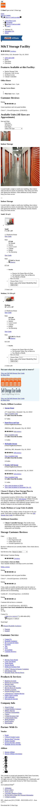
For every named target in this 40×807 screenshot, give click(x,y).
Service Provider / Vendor (12, 742)
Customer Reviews (10, 651)
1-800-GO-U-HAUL (12, 616)
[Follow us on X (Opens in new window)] (6, 770)
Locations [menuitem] (9, 22)
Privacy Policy (9, 790)
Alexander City (9, 31)
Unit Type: (8, 127)
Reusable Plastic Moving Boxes (14, 672)
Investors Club (12, 716)
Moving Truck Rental (11, 660)
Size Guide (8, 236)
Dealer (7, 735)
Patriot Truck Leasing (11, 695)
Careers (7, 714)
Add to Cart (14, 285)
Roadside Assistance (11, 641)
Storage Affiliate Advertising (13, 754)
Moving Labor (9, 684)
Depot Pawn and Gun (12, 422)
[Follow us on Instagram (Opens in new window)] (6, 761)
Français (7, 629)
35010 (7, 33)
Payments (8, 644)
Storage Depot (9, 408)
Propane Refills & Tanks (12, 691)
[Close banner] (2, 2)
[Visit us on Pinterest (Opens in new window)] (6, 764)
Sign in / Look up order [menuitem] (13, 24)
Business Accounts (10, 681)
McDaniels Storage (11, 444)
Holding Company (13, 709)
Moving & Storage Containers (17, 669)
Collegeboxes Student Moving (14, 693)
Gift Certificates (9, 697)
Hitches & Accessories (11, 682)
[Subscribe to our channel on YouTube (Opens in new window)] (6, 772)
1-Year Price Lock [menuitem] (10, 21)
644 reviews (17, 431)
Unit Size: (8, 123)
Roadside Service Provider (13, 744)
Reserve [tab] (12, 262)
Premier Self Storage (11, 465)
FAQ (6, 648)
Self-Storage (22, 499)
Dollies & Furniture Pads (12, 667)
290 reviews (17, 453)
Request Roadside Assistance (12, 626)
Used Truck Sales (10, 686)
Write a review (5, 567)
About (9, 707)
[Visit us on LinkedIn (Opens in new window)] (6, 767)
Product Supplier (10, 741)
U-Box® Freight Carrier (12, 737)
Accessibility (9, 650)
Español (7, 631)
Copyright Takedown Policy (13, 793)
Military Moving (10, 711)
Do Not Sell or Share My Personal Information (19, 795)
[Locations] (20, 17)
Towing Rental (9, 665)
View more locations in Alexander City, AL (18, 487)
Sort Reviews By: (6, 552)
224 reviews (17, 474)
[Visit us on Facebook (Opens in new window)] (6, 758)
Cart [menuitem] (8, 26)
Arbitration (8, 788)
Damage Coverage (10, 689)
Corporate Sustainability (12, 712)
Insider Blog (11, 718)
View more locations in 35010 (14, 485)
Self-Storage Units (10, 671)
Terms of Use (9, 791)
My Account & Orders (11, 643)
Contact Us (8, 639)
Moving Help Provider (12, 739)
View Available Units (11, 414)
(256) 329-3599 (9, 58)
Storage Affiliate (10, 752)
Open (2, 13)
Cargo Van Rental (10, 661)
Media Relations (10, 719)
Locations (10, 797)
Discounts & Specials (11, 699)
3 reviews (13, 51)
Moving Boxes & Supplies (13, 688)
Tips (6, 646)
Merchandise (9, 723)
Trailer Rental (9, 663)
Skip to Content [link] (5, 15)
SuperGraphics (9, 721)
